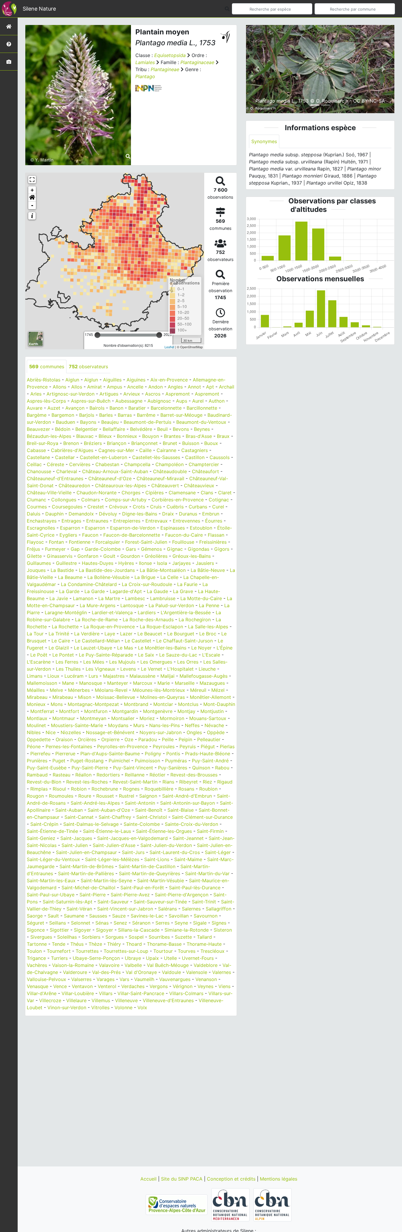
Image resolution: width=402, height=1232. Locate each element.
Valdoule (171, 972)
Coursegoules (67, 507)
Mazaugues (212, 683)
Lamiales (145, 62)
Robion (79, 789)
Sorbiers (91, 937)
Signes (219, 923)
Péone (34, 746)
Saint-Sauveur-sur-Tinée (160, 902)
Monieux (36, 704)
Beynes (202, 429)
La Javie (58, 598)
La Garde (69, 591)
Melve (56, 690)
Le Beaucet (149, 634)
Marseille (185, 683)
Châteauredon (74, 485)
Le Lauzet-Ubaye (93, 648)
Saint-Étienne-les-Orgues (164, 831)
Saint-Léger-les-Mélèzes (112, 859)
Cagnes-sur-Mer (116, 450)
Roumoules (61, 796)
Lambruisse (162, 598)
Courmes (37, 507)
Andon (155, 387)
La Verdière (86, 634)
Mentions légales (278, 1179)
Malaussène (142, 676)
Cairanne (166, 450)
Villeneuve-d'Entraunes (168, 1000)
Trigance (36, 958)
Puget (58, 761)
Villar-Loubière (78, 993)
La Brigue (144, 577)
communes (46, 366)
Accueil (149, 1179)
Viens (224, 986)
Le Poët (38, 655)
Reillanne (134, 775)
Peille (168, 739)
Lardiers (147, 612)
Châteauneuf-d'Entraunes (55, 478)
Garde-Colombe (103, 549)
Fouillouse (183, 542)
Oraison (64, 739)
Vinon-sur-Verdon (66, 1007)
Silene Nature (39, 9)
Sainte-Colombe (142, 824)
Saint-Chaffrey (115, 817)
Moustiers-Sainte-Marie (77, 725)
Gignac (175, 549)
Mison (84, 697)
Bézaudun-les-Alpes (49, 436)
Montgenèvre (157, 711)
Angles (175, 387)
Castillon (195, 457)
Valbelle (133, 965)
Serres (162, 923)
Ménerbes (79, 690)
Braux (223, 436)
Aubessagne (128, 401)
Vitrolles (100, 1007)
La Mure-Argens (97, 605)
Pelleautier (208, 739)
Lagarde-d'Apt (126, 591)
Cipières (154, 493)
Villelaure (76, 1000)
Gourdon (130, 556)
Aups (181, 401)
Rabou (222, 768)
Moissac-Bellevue (115, 697)
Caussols (220, 457)
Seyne (181, 923)
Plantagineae (165, 69)
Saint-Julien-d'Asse (114, 845)
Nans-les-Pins (164, 725)
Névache (214, 725)
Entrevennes (186, 521)
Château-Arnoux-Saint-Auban (115, 471)
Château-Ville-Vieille (49, 493)
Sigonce (36, 930)
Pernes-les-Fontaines (69, 746)
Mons (57, 704)
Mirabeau (37, 697)
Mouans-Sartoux (207, 718)
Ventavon (82, 986)
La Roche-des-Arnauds (148, 619)
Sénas (102, 923)
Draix (168, 514)
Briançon (116, 443)
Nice (51, 732)
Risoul (59, 789)
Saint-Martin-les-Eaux (51, 880)
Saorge (35, 916)
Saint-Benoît (148, 810)
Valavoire (109, 965)
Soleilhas (67, 937)
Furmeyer (55, 549)
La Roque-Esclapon (161, 627)
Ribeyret (188, 782)
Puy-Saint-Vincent (133, 768)
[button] (32, 198)
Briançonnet (144, 443)
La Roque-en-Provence (109, 627)
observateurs (88, 366)
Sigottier (59, 930)
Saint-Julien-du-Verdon (166, 845)
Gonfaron (87, 556)
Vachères (37, 965)
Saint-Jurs (133, 852)
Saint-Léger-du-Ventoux (53, 859)
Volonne (123, 1007)
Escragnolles (41, 528)
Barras (125, 415)
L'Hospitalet (180, 669)
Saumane (74, 916)
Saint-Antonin (140, 803)
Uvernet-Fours (198, 958)
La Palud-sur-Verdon (171, 605)
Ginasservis (59, 556)
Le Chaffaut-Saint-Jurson (184, 641)
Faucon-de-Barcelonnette (131, 535)
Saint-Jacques (76, 838)
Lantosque (132, 605)
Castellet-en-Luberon (103, 457)
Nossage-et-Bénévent (110, 732)
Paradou (147, 739)
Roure (84, 796)
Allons (59, 387)
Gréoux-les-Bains (191, 556)
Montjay (186, 711)
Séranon (141, 923)
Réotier (157, 775)
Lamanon (83, 598)
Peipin (185, 739)
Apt (210, 387)
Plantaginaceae (197, 62)
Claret (225, 493)
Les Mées (93, 662)
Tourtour (163, 951)
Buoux (211, 443)
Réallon (83, 775)
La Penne (209, 605)
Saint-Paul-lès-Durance (194, 887)
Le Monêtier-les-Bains (162, 648)
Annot (194, 387)
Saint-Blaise (180, 810)
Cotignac (219, 500)
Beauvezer (38, 429)
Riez (207, 782)
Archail (226, 387)
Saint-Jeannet (188, 838)
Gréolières (156, 556)
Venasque (37, 986)
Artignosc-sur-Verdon (70, 394)
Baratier (137, 408)
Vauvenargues (174, 979)
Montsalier (122, 718)
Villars (105, 993)
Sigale (200, 923)
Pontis (173, 753)
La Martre (109, 598)
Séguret (35, 923)
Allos (76, 387)
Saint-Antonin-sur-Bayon (187, 803)
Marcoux (142, 683)
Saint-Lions (156, 859)
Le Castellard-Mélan (97, 641)
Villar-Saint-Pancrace (140, 993)
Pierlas (227, 746)
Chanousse (39, 471)
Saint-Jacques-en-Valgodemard (132, 838)
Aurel (198, 401)
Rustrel (126, 796)
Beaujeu (110, 422)
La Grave (183, 591)
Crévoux (118, 507)
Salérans (167, 909)
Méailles (36, 690)
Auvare (34, 408)
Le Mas (125, 648)
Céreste (55, 464)
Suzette (183, 937)
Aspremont (177, 394)
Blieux (105, 436)
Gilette (34, 556)
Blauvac (85, 436)
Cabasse (36, 450)
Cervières (79, 464)
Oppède (216, 732)
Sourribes (159, 937)
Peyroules (164, 746)
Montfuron (95, 711)
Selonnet (80, 923)
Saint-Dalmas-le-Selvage (91, 824)
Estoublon (201, 528)
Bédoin (62, 429)
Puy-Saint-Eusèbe (47, 768)
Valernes (221, 972)
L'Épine (224, 648)
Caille (145, 450)
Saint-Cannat (79, 817)
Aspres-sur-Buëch (90, 401)
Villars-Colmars (186, 993)
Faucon (90, 535)
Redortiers (108, 775)
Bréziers (93, 443)
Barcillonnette (202, 408)
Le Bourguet (180, 634)
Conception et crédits (232, 1179)
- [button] (32, 205)
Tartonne (37, 944)
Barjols (86, 415)
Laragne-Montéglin (66, 612)
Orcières (87, 739)
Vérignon (182, 986)
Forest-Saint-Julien (146, 542)
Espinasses (172, 528)
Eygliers (68, 535)
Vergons (158, 986)
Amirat (94, 387)
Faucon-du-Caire (184, 535)
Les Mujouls (122, 662)
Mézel (218, 690)
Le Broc (207, 634)
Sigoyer (82, 930)
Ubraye (133, 958)
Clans (207, 493)
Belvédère (141, 429)
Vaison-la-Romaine (73, 965)
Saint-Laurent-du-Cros (174, 852)
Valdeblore (205, 965)
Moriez (147, 718)
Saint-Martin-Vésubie (160, 880)
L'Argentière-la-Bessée (186, 612)
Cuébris (175, 507)
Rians (168, 782)
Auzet (53, 408)
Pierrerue (65, 753)
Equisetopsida (170, 55)
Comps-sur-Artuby (126, 500)
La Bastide (62, 570)
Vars (124, 979)
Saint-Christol (151, 817)
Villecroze (50, 1000)
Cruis (156, 507)
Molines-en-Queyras (162, 697)
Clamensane (182, 493)
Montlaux (37, 718)
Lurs (93, 676)
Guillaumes (39, 563)
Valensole (196, 972)
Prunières (37, 761)
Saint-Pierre (92, 895)
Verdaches (132, 986)
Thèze (95, 944)
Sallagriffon (218, 909)
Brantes (172, 436)
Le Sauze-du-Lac (178, 655)
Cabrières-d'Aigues (72, 450)
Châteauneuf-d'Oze (110, 478)
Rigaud (224, 782)
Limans (34, 676)
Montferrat (42, 711)
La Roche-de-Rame (96, 619)
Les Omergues (156, 662)
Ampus (114, 387)
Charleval (66, 471)
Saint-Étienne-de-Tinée (52, 831)
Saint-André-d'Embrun (187, 796)
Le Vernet (151, 669)
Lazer (126, 634)
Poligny (153, 753)
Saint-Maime (188, 859)
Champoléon (169, 464)
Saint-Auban (69, 810)
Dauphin (54, 514)
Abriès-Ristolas (43, 380)
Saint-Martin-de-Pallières (86, 873)
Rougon (35, 796)
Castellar (65, 457)
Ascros (152, 394)
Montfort (69, 711)
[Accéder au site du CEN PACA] (177, 1204)
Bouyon (150, 436)
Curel (218, 507)
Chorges (131, 493)
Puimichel (119, 761)
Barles (106, 415)
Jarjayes (181, 563)
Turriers (59, 958)
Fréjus (33, 549)
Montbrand (136, 704)
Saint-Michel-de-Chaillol (88, 887)
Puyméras (176, 761)
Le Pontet (63, 655)
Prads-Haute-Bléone (207, 753)
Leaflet (169, 346)
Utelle (170, 958)
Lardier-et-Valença (112, 612)
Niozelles (71, 732)
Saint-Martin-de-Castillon (147, 866)
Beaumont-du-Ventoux (201, 422)
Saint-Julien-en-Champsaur (86, 852)
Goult (109, 556)
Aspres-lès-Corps (46, 401)
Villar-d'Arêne (42, 993)
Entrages (71, 521)
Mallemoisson (42, 683)
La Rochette (65, 627)
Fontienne (79, 542)
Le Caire (61, 641)
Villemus (101, 1000)
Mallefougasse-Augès (203, 676)
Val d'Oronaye (141, 972)
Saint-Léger (218, 852)
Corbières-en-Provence (178, 500)
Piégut (208, 746)
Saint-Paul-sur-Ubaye (50, 895)
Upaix (152, 958)
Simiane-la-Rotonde (187, 930)
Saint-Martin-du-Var (207, 873)
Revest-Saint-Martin (135, 782)
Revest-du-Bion (44, 782)
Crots (139, 507)
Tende (58, 944)
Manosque (90, 683)
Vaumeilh (144, 979)
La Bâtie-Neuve (208, 570)
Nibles (34, 732)
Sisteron (223, 930)
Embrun (210, 514)
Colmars (90, 500)
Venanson (206, 979)
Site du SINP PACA (182, 1179)
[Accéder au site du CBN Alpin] (272, 1204)
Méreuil (198, 690)
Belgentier (86, 429)
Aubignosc (159, 401)
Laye (109, 634)
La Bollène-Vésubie (108, 577)
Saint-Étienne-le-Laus (107, 831)
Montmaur (63, 718)
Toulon (34, 951)
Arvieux (131, 394)
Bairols (96, 408)
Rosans (186, 789)
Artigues (108, 394)
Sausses (98, 916)
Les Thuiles (68, 669)
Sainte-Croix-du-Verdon (191, 824)
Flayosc (35, 542)
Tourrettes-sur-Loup (126, 951)
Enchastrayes (42, 521)
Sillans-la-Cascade (139, 930)
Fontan (56, 542)
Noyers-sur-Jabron (160, 732)
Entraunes (97, 521)
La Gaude (157, 591)
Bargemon (63, 415)
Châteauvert (165, 485)
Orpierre (110, 739)
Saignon (148, 796)
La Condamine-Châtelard (89, 584)
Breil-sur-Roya (42, 443)
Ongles (194, 732)
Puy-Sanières (172, 768)
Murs (138, 725)
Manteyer (117, 683)
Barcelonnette (166, 408)
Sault (53, 916)
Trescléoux (212, 951)
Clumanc (36, 500)
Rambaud (37, 775)
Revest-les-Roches (87, 782)
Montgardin (125, 711)
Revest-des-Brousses (193, 775)
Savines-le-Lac (147, 916)
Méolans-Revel (111, 690)
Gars (131, 549)
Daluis (33, 514)
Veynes (205, 986)
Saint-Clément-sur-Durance (202, 817)
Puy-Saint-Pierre (90, 768)
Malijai (167, 676)
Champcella (137, 464)
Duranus (188, 514)
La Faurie (187, 584)
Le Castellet (138, 641)
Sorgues (114, 937)
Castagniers (194, 450)
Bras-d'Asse (199, 436)
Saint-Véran (79, 909)
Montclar (163, 704)
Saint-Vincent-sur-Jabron (125, 909)
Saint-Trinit (204, 902)
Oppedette (39, 739)
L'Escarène (39, 662)
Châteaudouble (170, 471)
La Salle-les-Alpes (208, 627)
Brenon (71, 443)
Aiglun (72, 380)
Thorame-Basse (164, 944)
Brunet (170, 443)
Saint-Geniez (41, 838)
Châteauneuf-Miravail (160, 478)
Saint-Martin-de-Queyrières (149, 873)
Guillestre (66, 563)
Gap (75, 549)
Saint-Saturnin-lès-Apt (67, 902)
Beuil (162, 429)
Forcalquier (107, 542)
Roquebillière (158, 789)
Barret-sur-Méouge (181, 415)
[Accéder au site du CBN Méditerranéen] (231, 1204)
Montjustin (212, 711)
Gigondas (198, 549)
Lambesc (135, 598)
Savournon (205, 916)
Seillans (57, 923)
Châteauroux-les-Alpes (120, 485)
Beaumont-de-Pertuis (147, 422)
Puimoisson (147, 761)
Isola (162, 563)
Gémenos (151, 549)
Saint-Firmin (210, 831)
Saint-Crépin (44, 824)
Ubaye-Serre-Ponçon (96, 958)
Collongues (63, 500)
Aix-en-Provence (169, 380)
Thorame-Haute (204, 944)
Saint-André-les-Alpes (95, 803)
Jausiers (205, 563)
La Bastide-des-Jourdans (107, 570)
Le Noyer (201, 648)
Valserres (81, 979)
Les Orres (187, 662)
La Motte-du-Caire (201, 598)
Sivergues (41, 937)
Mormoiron (172, 718)
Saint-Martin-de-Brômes (86, 866)
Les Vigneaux (100, 669)
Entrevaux (156, 521)
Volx (142, 1007)
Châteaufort (205, 471)
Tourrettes (87, 951)
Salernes (191, 909)
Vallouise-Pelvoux (46, 979)
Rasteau (61, 775)
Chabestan (107, 464)
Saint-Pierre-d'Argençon (181, 895)
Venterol (107, 986)
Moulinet (36, 725)
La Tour (35, 634)
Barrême (146, 415)
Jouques (36, 570)
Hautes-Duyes (97, 563)
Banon (116, 408)
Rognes (131, 789)
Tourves (186, 951)
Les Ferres (67, 662)
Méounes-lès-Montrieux (158, 690)
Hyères (126, 563)
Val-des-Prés (106, 972)
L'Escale (211, 655)
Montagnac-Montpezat (93, 704)
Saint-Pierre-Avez (130, 895)
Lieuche (207, 669)
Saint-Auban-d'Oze (109, 810)
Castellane (38, 457)
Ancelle (135, 387)
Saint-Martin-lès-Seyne (106, 880)
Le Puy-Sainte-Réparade (106, 655)
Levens (128, 669)
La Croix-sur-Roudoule (147, 584)
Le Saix (146, 655)
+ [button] (32, 190)
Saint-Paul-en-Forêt (142, 887)
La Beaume (70, 577)
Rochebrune (105, 789)
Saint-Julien (75, 845)
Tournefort (59, 951)
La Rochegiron (195, 619)
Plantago (145, 76)
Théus (77, 944)
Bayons (88, 422)
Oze (128, 739)
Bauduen (65, 422)
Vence (60, 986)
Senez (120, 923)
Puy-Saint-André (210, 761)
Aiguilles (112, 380)
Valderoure (75, 972)
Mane (68, 683)
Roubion (208, 789)
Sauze (119, 916)
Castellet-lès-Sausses (156, 457)
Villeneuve (126, 1000)
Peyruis (188, 746)
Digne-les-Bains (139, 514)
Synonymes (264, 141)
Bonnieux (127, 436)
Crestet (95, 507)
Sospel (136, 937)
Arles (35, 394)
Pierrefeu (40, 753)
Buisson (190, 443)
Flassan (216, 535)
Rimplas (39, 789)
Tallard (204, 937)
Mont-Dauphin (219, 704)
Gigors (221, 549)
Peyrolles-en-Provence (122, 746)
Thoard (134, 944)
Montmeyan (93, 718)
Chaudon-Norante (97, 493)
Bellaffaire (114, 429)
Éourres (213, 521)
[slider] (97, 335)
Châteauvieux (199, 485)
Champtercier (204, 464)
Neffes (192, 725)
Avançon (74, 408)
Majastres (113, 676)
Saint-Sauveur (113, 902)
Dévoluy (108, 514)
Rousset (105, 796)
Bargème (36, 415)
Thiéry (114, 944)
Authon (217, 401)
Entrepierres (126, 521)
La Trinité (59, 634)
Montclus (188, 704)
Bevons (181, 429)
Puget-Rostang (87, 761)
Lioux (53, 676)
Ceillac (34, 464)
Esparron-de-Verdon (132, 528)
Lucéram (74, 676)
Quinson (201, 768)
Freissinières (213, 542)
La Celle (169, 577)
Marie (163, 683)
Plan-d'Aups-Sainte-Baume (110, 753)
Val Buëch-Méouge (168, 965)
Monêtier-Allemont (210, 697)
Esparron (70, 528)
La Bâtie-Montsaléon (163, 570)
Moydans (118, 725)
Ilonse (145, 563)
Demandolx (81, 514)
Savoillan (179, 916)
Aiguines (136, 380)
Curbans (198, 507)
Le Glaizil (59, 648)
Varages (105, 979)
